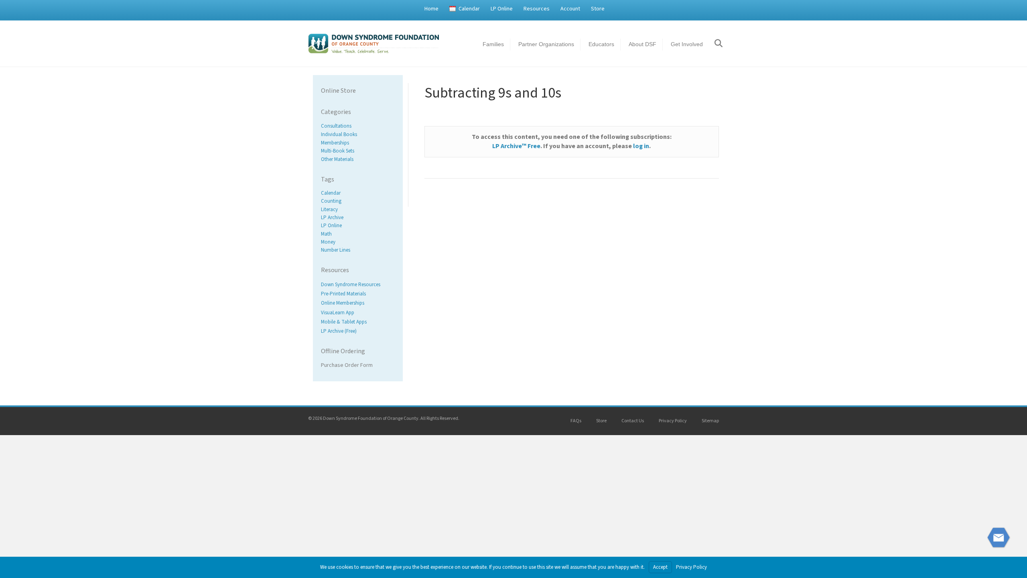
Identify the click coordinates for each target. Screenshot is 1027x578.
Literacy (329, 209)
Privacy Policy (673, 420)
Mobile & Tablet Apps (344, 322)
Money (328, 242)
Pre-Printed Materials (343, 294)
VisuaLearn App (337, 312)
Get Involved (687, 44)
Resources (537, 9)
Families (493, 44)
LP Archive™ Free (516, 146)
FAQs (575, 420)
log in (641, 146)
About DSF (642, 44)
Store (598, 9)
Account (570, 9)
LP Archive (332, 217)
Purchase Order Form (347, 365)
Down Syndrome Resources (350, 284)
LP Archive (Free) (339, 331)
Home (431, 9)
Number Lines (335, 250)
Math (326, 234)
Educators (601, 44)
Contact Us (632, 420)
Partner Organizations (546, 44)
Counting (331, 201)
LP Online (502, 9)
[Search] (714, 43)
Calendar (469, 9)
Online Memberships (342, 303)
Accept (660, 567)
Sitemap (710, 420)
